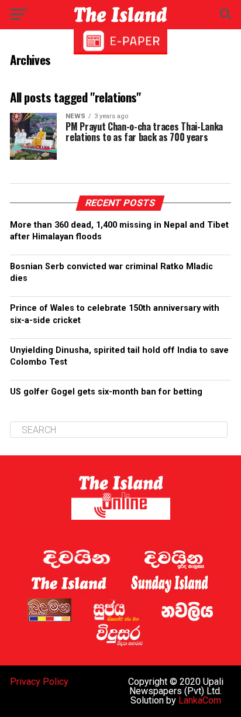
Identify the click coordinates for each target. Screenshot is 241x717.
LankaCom (199, 700)
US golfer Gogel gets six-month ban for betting (106, 392)
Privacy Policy (39, 681)
